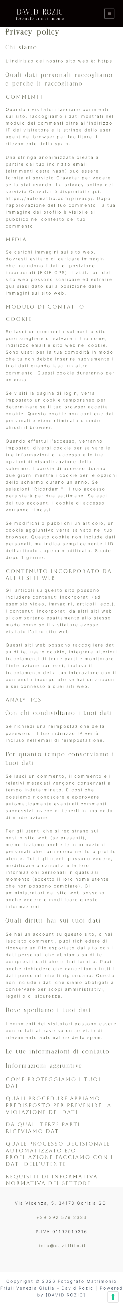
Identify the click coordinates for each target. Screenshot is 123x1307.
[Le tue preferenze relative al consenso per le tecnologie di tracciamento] (113, 1297)
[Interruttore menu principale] (109, 14)
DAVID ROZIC (40, 12)
